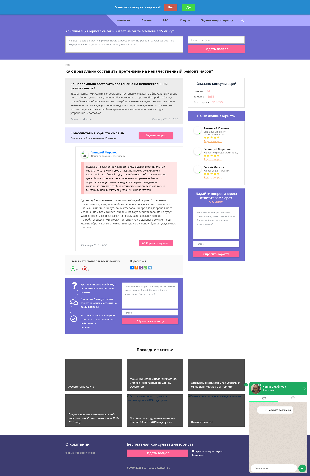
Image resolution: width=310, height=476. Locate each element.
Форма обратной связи (80, 453)
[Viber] (141, 267)
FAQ (166, 20)
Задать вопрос (216, 49)
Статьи (147, 20)
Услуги (185, 20)
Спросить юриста (157, 243)
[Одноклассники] (136, 267)
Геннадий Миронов (103, 152)
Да (188, 7)
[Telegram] (150, 267)
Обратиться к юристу (150, 321)
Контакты (123, 20)
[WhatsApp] (145, 267)
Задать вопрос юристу (217, 20)
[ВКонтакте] (132, 267)
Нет (171, 7)
